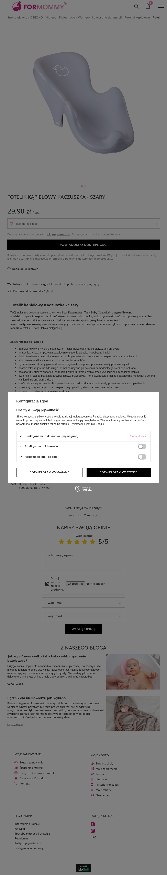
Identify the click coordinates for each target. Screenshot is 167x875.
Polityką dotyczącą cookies (109, 416)
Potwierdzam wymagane (49, 472)
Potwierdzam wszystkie (118, 472)
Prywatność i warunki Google (87, 423)
